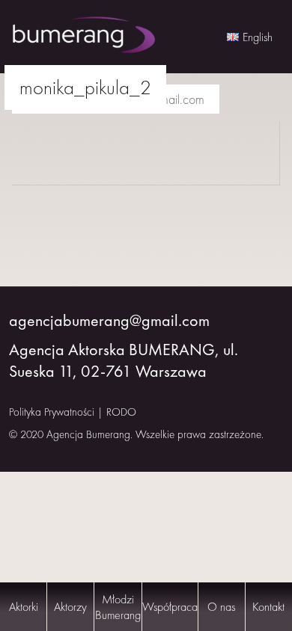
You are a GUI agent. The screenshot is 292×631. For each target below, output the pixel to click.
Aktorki (23, 607)
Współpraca (170, 607)
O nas (221, 607)
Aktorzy (70, 607)
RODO (121, 411)
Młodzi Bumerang (118, 607)
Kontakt (268, 607)
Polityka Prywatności (51, 411)
